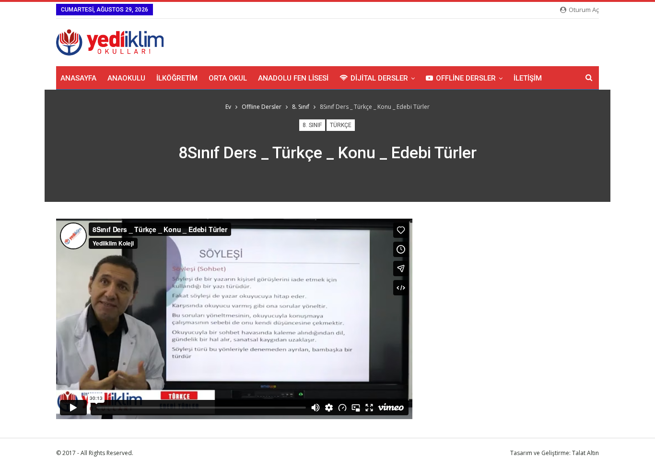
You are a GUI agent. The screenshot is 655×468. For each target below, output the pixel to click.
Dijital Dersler (379, 78)
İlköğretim (177, 78)
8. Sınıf (312, 125)
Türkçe (340, 125)
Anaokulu (126, 78)
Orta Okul (228, 78)
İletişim (528, 78)
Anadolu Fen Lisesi (293, 78)
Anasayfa (78, 78)
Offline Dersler (466, 78)
